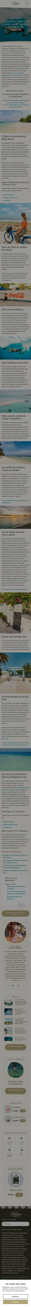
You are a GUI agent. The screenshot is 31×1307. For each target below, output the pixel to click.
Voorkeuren (15, 1296)
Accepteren (15, 1302)
